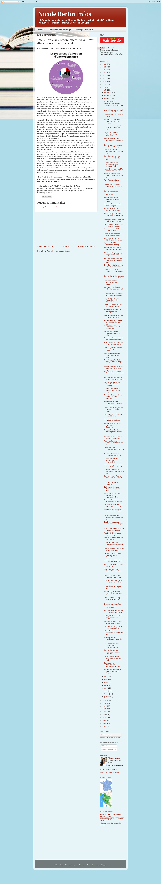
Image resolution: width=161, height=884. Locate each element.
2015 (105, 703)
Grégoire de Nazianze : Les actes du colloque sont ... (113, 266)
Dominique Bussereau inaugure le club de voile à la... (114, 471)
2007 (105, 726)
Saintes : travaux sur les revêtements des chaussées (112, 425)
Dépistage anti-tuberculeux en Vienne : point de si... (113, 581)
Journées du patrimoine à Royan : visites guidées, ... (114, 378)
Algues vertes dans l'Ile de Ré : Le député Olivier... (113, 321)
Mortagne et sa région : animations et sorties (112, 419)
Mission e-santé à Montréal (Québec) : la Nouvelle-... (113, 367)
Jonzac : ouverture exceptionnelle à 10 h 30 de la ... (113, 254)
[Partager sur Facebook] (49, 197)
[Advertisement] (66, 228)
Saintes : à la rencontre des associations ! (113, 538)
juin (105, 682)
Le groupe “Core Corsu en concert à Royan (113, 415)
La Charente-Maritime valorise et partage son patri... (112, 658)
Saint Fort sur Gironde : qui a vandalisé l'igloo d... (113, 225)
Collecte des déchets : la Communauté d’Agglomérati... (112, 460)
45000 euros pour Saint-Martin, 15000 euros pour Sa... (113, 175)
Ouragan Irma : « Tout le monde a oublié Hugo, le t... (113, 477)
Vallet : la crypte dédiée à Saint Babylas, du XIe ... (113, 234)
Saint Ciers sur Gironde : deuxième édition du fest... (112, 157)
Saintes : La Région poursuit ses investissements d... (114, 277)
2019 (105, 84)
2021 (105, 78)
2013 (105, 709)
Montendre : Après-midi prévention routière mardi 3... (113, 288)
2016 (105, 700)
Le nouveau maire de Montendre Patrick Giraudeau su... (111, 300)
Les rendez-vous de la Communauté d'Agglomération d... (111, 645)
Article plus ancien (86, 246)
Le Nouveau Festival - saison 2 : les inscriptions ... (113, 271)
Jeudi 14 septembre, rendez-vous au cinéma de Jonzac (113, 403)
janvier (106, 697)
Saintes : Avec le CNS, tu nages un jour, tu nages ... (114, 248)
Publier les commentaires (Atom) (58, 251)
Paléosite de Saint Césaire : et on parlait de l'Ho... (113, 627)
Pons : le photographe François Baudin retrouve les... (113, 442)
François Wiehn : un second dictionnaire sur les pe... (113, 343)
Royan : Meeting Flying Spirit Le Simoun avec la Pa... (113, 599)
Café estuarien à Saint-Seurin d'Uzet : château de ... (113, 571)
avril (106, 688)
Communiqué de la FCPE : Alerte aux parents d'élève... (113, 617)
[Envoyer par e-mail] (43, 197)
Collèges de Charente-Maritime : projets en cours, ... (112, 488)
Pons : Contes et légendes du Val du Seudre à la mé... (113, 127)
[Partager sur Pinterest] (51, 197)
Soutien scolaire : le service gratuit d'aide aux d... (113, 316)
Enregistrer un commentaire (49, 207)
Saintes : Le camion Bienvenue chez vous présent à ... (112, 651)
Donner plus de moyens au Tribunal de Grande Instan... (113, 409)
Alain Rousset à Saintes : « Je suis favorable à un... (113, 181)
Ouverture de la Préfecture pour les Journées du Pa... (113, 390)
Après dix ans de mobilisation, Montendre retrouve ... (113, 639)
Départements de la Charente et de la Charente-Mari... (111, 164)
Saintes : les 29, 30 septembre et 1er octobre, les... (114, 151)
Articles (105, 746)
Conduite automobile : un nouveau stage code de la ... (114, 544)
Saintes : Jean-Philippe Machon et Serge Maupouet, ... (112, 134)
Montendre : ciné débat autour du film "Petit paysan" (112, 121)
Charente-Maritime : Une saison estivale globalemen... (112, 605)
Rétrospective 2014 (84, 30)
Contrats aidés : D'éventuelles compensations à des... (113, 664)
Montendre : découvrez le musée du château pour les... (113, 593)
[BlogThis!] (45, 197)
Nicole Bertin (115, 758)
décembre (108, 92)
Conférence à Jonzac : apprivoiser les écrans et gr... (113, 186)
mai (105, 685)
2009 (105, 720)
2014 (105, 706)
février (106, 694)
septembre (108, 101)
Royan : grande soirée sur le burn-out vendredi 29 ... (114, 529)
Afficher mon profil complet (109, 772)
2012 (105, 712)
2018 (105, 87)
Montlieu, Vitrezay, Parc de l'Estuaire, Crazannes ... (113, 437)
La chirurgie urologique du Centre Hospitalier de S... (113, 560)
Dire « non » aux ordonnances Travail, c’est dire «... (114, 449)
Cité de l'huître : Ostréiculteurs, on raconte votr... (114, 632)
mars (106, 691)
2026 (105, 64)
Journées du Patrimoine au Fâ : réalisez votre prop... (113, 611)
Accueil (41, 30)
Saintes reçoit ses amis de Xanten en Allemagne (113, 146)
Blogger (103, 865)
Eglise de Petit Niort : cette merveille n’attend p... (113, 244)
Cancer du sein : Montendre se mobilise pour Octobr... (113, 294)
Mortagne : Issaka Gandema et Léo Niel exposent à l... (114, 220)
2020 (105, 81)
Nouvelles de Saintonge (60, 30)
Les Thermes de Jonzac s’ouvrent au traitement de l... (114, 372)
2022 (105, 75)
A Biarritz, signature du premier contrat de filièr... (113, 576)
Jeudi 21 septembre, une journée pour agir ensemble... (112, 311)
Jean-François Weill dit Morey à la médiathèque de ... (113, 361)
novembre (108, 95)
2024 (105, 70)
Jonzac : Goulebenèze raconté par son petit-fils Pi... (113, 431)
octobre (107, 98)
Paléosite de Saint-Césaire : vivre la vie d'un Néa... (113, 622)
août (106, 676)
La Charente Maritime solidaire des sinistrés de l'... (113, 517)
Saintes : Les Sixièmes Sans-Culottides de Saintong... (112, 383)
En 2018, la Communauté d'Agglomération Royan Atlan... (113, 260)
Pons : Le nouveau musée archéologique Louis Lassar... (113, 349)
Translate (116, 737)
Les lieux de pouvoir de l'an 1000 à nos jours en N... (113, 505)
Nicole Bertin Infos (64, 14)
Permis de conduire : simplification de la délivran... (111, 282)
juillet (106, 679)
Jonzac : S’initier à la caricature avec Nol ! (112, 209)
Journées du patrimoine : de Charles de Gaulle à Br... (113, 454)
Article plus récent (45, 246)
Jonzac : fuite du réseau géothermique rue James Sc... (113, 215)
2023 (105, 73)
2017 (105, 90)
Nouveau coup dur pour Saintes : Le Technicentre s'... (113, 105)
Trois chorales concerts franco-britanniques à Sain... (112, 355)
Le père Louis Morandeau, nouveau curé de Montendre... (113, 555)
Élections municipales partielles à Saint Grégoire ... (114, 523)
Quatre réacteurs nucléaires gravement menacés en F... (113, 510)
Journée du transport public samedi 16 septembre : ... (113, 338)
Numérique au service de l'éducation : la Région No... (112, 586)
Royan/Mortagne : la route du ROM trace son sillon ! (113, 465)
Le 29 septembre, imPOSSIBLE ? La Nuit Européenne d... (112, 326)
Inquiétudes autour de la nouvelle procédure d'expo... (112, 671)
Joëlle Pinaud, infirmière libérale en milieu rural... (113, 239)
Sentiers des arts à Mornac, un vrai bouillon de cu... (113, 230)
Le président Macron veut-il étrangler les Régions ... (113, 111)
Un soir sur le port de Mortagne (111, 483)
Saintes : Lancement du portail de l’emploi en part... (112, 199)
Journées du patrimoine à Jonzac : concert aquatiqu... (113, 396)
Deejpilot (90, 865)
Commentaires (108, 749)
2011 (104, 715)
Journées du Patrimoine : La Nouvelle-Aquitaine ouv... (114, 500)
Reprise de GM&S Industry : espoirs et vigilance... (113, 534)
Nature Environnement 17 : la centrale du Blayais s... (113, 170)
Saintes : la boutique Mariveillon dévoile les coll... (112, 333)
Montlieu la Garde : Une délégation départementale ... (112, 495)
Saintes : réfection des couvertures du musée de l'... (113, 140)
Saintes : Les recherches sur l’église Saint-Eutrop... (114, 549)
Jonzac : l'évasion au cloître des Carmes (113, 565)
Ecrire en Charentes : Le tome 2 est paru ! (112, 204)
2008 (105, 723)
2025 (105, 67)
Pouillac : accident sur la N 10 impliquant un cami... (113, 305)
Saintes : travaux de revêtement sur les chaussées (111, 192)
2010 (105, 717)
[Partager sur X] (47, 197)
